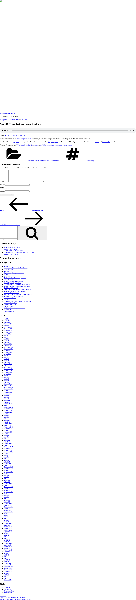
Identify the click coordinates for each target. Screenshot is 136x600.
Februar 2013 (8, 543)
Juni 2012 (6, 556)
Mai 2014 (6, 518)
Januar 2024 (7, 325)
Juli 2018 (6, 435)
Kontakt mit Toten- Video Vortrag (13, 251)
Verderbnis (29, 145)
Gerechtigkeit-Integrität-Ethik (12, 283)
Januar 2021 (7, 385)
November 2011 (8, 568)
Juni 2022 (6, 357)
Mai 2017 (6, 458)
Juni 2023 (6, 337)
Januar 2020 (7, 405)
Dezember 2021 (8, 367)
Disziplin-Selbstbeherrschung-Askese (15, 278)
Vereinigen (36, 145)
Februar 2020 (8, 404)
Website (2, 191)
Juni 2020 (6, 397)
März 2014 (7, 522)
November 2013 (8, 528)
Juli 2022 (6, 355)
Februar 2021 (8, 384)
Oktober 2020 (8, 390)
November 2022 (8, 349)
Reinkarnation (106, 142)
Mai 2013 (6, 538)
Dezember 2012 (8, 546)
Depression (7, 276)
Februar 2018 (8, 443)
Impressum (3, 596)
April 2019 (7, 420)
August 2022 (7, 354)
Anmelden (7, 587)
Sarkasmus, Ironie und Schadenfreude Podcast (17, 301)
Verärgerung (58, 145)
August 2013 (7, 533)
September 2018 (8, 432)
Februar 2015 (8, 503)
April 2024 (7, 320)
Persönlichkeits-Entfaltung (7, 113)
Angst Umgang (8, 269)
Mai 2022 (6, 359)
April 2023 (7, 340)
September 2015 (8, 492)
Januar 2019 (7, 425)
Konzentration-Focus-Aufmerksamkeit (15, 291)
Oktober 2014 (8, 510)
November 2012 (8, 548)
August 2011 (7, 573)
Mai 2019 (6, 418)
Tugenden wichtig (9, 306)
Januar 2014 (7, 525)
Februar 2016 (8, 483)
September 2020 (8, 392)
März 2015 (7, 502)
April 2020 (7, 400)
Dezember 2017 (8, 447)
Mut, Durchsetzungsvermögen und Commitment (18, 294)
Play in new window (11, 135)
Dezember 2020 (8, 387)
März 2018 (7, 442)
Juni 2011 (6, 576)
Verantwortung (67, 145)
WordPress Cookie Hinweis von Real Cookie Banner (15, 599)
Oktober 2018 (8, 430)
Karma (97, 142)
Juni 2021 (6, 377)
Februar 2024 (8, 324)
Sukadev (24, 119)
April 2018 (7, 440)
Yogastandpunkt (53, 142)
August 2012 (7, 553)
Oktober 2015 (8, 490)
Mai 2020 (6, 399)
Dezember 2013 (8, 527)
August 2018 (7, 433)
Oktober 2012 (8, 550)
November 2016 (8, 468)
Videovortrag (7, 309)
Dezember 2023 (8, 327)
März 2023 (7, 342)
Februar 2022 (8, 364)
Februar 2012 (8, 563)
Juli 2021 (6, 375)
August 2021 (7, 374)
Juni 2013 (6, 536)
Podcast (56, 160)
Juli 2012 (6, 555)
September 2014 (8, 512)
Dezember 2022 (8, 347)
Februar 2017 (8, 463)
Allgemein (31, 160)
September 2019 (8, 412)
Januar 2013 (7, 545)
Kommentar (4, 181)
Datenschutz (3, 597)
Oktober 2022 (8, 350)
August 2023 (7, 334)
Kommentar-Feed (9, 591)
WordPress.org (8, 592)
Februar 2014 (8, 523)
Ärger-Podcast (8, 271)
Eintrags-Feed (8, 589)
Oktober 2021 (8, 370)
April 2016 (7, 480)
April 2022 (7, 360)
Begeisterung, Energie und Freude (14, 273)
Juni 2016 (6, 477)
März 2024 (7, 322)
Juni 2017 (6, 457)
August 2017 (7, 453)
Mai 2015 (6, 498)
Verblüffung (90, 160)
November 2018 (8, 428)
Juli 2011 (6, 575)
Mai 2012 (6, 558)
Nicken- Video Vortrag (10, 249)
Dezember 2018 (8, 427)
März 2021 (7, 382)
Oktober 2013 (8, 530)
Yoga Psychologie (9, 311)
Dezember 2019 (8, 407)
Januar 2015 (7, 505)
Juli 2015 (6, 495)
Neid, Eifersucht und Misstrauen (13, 296)
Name (2, 184)
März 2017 (7, 462)
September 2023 (8, 332)
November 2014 (8, 508)
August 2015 (7, 493)
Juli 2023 (6, 335)
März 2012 (7, 561)
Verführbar (43, 145)
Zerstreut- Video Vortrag (11, 254)
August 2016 (7, 473)
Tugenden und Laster (10, 304)
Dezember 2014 (8, 507)
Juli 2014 (6, 515)
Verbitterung (50, 145)
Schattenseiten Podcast (10, 303)
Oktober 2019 (8, 410)
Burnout (6, 274)
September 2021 (8, 372)
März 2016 (7, 482)
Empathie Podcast (9, 279)
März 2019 (7, 422)
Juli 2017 (6, 455)
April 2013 (7, 540)
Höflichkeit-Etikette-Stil (11, 288)
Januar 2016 (7, 485)
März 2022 (7, 362)
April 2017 (7, 460)
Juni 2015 (6, 497)
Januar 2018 (7, 445)
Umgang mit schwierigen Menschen (14, 308)
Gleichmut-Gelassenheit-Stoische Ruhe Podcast (17, 284)
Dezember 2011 (8, 566)
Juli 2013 (6, 535)
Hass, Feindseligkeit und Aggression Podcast (17, 286)
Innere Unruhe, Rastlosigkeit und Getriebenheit (17, 289)
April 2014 (7, 520)
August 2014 (7, 513)
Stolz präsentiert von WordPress (17, 597)
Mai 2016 (6, 478)
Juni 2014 (6, 517)
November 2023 (8, 329)
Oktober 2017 (8, 450)
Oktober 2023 (8, 330)
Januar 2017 (7, 465)
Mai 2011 (6, 578)
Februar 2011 (7, 580)
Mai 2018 (6, 438)
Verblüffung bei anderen (24, 139)
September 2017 (8, 452)
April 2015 (7, 500)
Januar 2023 (7, 345)
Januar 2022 (7, 365)
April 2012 (7, 560)
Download (21, 135)
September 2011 (8, 571)
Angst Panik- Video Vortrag (12, 247)
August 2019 (7, 413)
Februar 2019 (8, 423)
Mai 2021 (6, 379)
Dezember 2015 (8, 487)
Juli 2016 (6, 475)
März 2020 (7, 402)
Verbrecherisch (20, 145)
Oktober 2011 (8, 570)
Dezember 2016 (8, 467)
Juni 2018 (6, 437)
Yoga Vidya (17, 142)
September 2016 (8, 472)
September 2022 (8, 352)
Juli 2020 (6, 395)
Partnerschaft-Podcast (10, 298)
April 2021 (7, 380)
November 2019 (8, 409)
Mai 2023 (6, 339)
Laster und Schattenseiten (11, 293)
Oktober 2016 (8, 470)
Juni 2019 (6, 417)
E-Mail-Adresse (5, 188)
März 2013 (7, 541)
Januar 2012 (7, 565)
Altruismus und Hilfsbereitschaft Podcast (15, 268)
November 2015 (8, 488)
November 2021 (8, 369)
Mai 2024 (6, 319)
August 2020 (7, 394)
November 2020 (8, 389)
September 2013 (8, 532)
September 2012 (8, 551)
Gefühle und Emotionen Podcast (44, 160)
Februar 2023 (8, 344)
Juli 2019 (6, 415)
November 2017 (8, 448)
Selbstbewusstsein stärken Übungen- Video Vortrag (19, 252)
